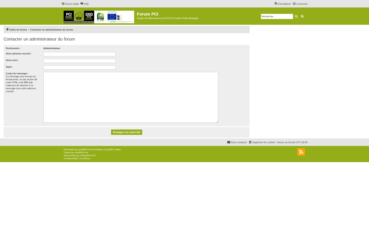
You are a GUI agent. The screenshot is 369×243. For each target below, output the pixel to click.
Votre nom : (12, 60)
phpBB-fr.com (81, 152)
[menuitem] (84, 3)
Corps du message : (17, 73)
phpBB (82, 149)
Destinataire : (13, 48)
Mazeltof (86, 155)
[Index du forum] (99, 16)
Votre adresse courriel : (19, 53)
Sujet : (9, 66)
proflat (72, 155)
